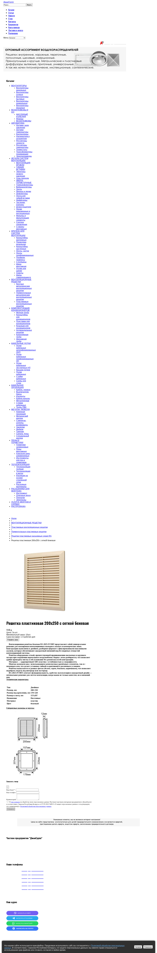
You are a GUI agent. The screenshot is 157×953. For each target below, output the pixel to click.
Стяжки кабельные (21, 404)
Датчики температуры (22, 131)
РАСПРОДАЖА (18, 506)
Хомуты (19, 273)
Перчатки (20, 498)
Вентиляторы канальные (22, 89)
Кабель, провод (23, 390)
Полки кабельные (21, 373)
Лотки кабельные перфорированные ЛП (25, 357)
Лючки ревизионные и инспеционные (23, 211)
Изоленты (20, 396)
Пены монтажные (21, 450)
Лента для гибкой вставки (23, 197)
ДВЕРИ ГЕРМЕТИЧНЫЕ (24, 181)
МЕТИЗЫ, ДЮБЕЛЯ (20, 409)
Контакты (12, 21)
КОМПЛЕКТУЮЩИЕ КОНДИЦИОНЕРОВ (20, 309)
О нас (10, 18)
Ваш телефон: (11, 792)
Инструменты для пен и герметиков (22, 460)
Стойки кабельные (21, 377)
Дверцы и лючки (23, 191)
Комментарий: (11, 799)
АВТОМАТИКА (17, 123)
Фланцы (19, 119)
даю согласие (15, 802)
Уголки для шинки (21, 269)
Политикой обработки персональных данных (35, 806)
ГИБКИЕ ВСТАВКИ (20, 168)
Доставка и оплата (15, 30)
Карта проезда (14, 27)
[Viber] (22, 915)
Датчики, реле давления (22, 126)
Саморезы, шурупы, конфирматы (22, 422)
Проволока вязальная (21, 243)
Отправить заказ (12, 639)
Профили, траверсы (20, 258)
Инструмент (21, 493)
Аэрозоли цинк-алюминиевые (23, 455)
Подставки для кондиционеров (23, 322)
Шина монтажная (21, 265)
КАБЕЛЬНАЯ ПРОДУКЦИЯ (17, 386)
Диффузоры (21, 200)
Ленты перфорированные (25, 254)
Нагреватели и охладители (23, 137)
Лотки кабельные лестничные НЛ (23, 365)
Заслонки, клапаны (20, 203)
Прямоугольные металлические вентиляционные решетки (24, 296)
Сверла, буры (22, 434)
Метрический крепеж (22, 417)
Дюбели (19, 429)
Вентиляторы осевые (22, 93)
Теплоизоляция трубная (23, 468)
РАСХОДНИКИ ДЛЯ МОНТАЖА (20, 490)
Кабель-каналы (23, 398)
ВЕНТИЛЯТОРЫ (19, 86)
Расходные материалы (21, 485)
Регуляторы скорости (21, 142)
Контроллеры (22, 134)
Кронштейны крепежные (22, 239)
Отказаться (148, 947)
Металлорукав (22, 401)
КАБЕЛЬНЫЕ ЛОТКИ (21, 343)
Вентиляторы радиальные (22, 102)
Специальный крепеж (22, 437)
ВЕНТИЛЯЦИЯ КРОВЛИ (23, 164)
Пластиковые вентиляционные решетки (24, 304)
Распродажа (13, 33)
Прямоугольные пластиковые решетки (28, 532)
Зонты (19, 189)
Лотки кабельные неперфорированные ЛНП (26, 349)
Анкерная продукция (21, 413)
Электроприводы (24, 156)
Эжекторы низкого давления (21, 174)
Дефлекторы (22, 194)
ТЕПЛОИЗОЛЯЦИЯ (20, 465)
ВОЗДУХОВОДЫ (23, 121)
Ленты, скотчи (22, 251)
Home (14, 518)
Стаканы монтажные (21, 228)
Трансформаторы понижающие (24, 153)
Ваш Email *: (10, 790)
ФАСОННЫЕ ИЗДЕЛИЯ (22, 115)
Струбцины (21, 262)
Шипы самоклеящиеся (23, 276)
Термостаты (21, 150)
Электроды (21, 500)
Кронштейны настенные (22, 247)
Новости (11, 15)
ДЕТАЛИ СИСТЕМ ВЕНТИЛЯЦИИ (19, 159)
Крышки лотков (23, 370)
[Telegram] (22, 920)
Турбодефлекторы (24, 185)
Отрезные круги (23, 495)
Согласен (138, 947)
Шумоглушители (23, 207)
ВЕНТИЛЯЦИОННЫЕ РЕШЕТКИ (26, 523)
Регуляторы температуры (22, 146)
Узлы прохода (22, 178)
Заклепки (20, 427)
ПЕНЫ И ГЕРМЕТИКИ (17, 441)
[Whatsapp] (22, 925)
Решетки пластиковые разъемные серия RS (31, 536)
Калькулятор (13, 24)
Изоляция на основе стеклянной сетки (22, 479)
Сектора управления (21, 223)
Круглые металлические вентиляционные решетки (24, 287)
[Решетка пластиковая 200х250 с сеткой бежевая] (43, 616)
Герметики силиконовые (22, 446)
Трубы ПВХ (21, 407)
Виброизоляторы (24, 187)
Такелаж (20, 431)
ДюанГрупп (8, 2)
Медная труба (22, 313)
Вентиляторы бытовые (22, 98)
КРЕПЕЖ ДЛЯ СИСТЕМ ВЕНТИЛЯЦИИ (18, 233)
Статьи (11, 12)
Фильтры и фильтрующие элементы (22, 218)
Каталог (11, 9)
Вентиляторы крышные (22, 107)
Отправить (10, 809)
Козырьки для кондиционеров (23, 327)
